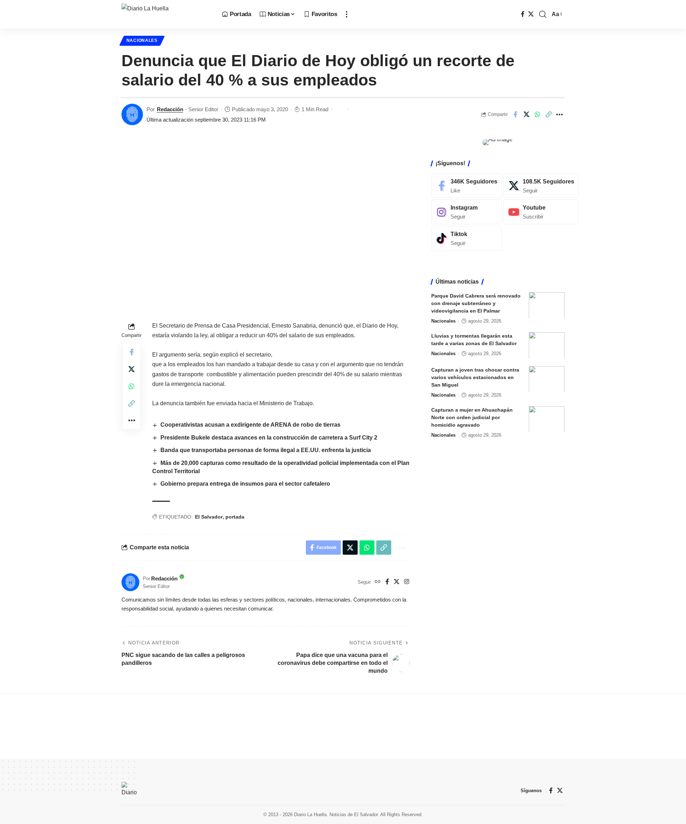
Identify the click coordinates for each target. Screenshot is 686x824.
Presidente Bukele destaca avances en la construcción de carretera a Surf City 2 (268, 438)
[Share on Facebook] (515, 114)
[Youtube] (540, 212)
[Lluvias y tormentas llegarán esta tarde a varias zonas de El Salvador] (547, 345)
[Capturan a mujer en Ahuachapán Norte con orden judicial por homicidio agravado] (547, 419)
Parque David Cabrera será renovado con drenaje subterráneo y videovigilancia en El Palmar (476, 303)
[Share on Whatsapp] (537, 114)
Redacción (170, 109)
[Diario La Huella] (165, 14)
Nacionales (142, 40)
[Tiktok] (466, 238)
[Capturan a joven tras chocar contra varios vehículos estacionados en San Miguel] (547, 379)
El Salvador (209, 517)
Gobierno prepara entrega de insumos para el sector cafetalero (245, 484)
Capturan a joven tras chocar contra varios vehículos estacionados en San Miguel (475, 377)
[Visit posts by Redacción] (132, 114)
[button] (347, 14)
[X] (531, 14)
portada (234, 517)
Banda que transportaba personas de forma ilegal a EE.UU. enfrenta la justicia (266, 450)
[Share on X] (526, 114)
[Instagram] (406, 582)
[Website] (377, 582)
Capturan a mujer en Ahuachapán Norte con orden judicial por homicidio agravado (472, 417)
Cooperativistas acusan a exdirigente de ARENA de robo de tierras (250, 425)
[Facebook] (522, 14)
